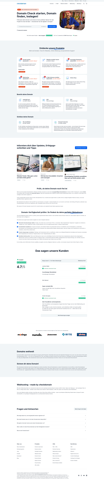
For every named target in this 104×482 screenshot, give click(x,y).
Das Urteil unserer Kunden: (32, 35)
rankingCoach (26, 99)
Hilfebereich (77, 0)
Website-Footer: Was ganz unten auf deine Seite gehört (27, 176)
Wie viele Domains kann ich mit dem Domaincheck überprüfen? (31, 419)
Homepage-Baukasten (76, 59)
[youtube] (83, 475)
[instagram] (81, 475)
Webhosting (72, 3)
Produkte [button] (37, 444)
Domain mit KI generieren (22, 30)
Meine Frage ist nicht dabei (80, 409)
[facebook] (78, 475)
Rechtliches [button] (74, 444)
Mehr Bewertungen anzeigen (64, 315)
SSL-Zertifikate (26, 122)
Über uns (66, 0)
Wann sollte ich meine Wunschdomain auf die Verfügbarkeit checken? (33, 426)
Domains (51, 3)
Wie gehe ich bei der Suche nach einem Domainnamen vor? (31, 423)
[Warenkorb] (86, 3)
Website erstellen (64, 3)
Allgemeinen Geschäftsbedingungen (41, 473)
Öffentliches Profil (81, 260)
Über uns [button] (19, 444)
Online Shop (73, 77)
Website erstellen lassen (52, 59)
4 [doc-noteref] (60, 78)
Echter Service (71, 0)
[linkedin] (86, 475)
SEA (71, 99)
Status (81, 0)
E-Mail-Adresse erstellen (52, 77)
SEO (47, 99)
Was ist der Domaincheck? (23, 430)
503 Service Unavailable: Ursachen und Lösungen (52, 176)
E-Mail (57, 3)
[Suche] (84, 3)
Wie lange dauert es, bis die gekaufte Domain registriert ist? (31, 415)
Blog (63, 0)
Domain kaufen (26, 59)
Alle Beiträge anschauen (81, 147)
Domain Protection (63, 122)
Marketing (79, 3)
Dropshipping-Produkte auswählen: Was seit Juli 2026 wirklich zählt (76, 177)
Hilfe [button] (54, 444)
